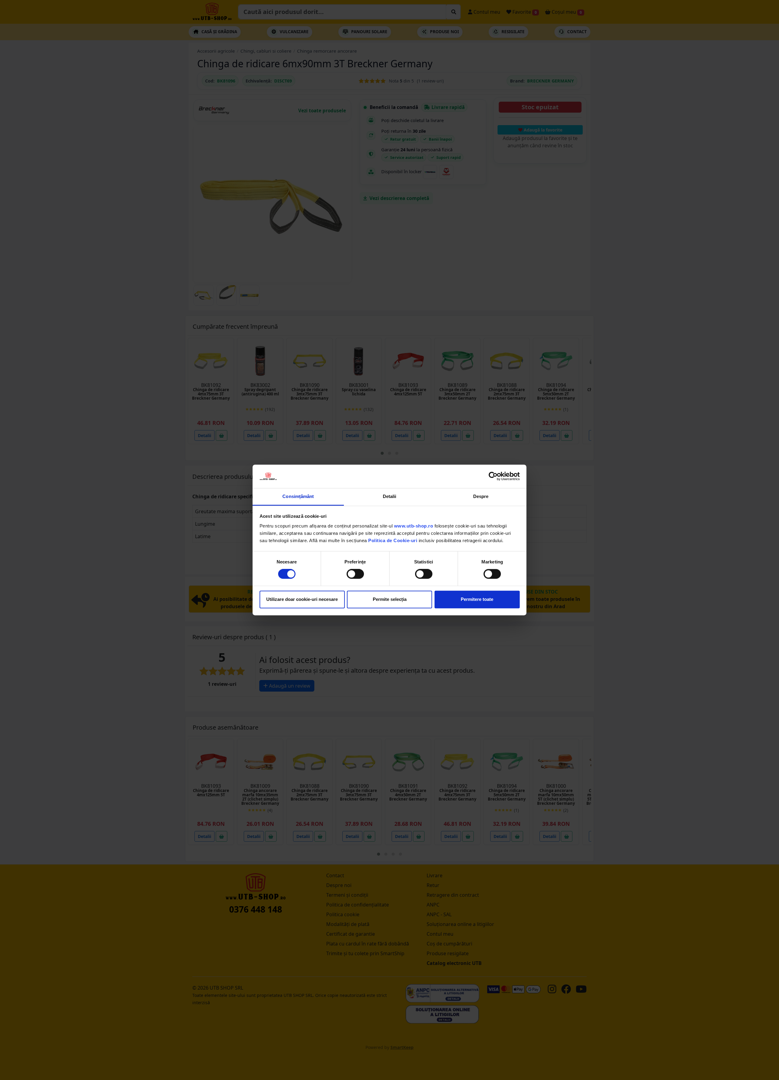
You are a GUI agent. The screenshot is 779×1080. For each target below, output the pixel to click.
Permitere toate (477, 599)
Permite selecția (390, 599)
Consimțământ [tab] (298, 496)
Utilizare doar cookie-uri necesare (302, 599)
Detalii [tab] (389, 496)
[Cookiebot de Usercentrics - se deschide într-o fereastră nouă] (493, 476)
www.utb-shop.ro (413, 525)
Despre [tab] (481, 496)
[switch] (355, 574)
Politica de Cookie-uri (392, 540)
